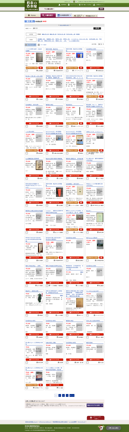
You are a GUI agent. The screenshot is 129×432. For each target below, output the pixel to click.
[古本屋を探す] (64, 15)
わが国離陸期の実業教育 (32, 158)
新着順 (78, 34)
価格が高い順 (53, 34)
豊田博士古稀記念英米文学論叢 (34, 210)
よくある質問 (72, 422)
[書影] (81, 272)
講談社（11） (59, 40)
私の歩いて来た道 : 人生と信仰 (34, 76)
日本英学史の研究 (71, 237)
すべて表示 (43, 44)
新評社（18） (59, 39)
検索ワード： (29, 28)
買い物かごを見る (86, 4)
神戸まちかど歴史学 (91, 237)
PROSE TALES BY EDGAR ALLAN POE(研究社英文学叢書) (33, 239)
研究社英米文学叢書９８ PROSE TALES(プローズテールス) (34, 185)
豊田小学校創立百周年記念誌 (54, 265)
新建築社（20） (51, 39)
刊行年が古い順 (61, 34)
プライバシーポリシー (45, 422)
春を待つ (89, 210)
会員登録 (63, 4)
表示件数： (94, 44)
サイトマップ (81, 422)
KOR (96, 1)
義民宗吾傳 (89, 342)
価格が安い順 (45, 34)
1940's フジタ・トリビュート (94, 131)
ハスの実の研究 (30, 131)
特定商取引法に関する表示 (60, 422)
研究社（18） (66, 39)
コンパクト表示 (32, 44)
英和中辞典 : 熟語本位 (52, 49)
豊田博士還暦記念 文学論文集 (75, 158)
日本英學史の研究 (91, 49)
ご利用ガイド (99, 4)
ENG (90, 1)
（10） (65, 40)
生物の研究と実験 (51, 342)
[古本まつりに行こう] (78, 15)
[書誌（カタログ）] (91, 15)
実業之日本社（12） (49, 40)
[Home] (32, 15)
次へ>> (72, 395)
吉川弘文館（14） (93, 39)
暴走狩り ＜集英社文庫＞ (32, 291)
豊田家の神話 (49, 104)
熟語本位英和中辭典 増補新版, (54, 158)
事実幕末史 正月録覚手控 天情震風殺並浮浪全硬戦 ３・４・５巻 (74, 267)
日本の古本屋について (31, 422)
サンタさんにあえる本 (92, 291)
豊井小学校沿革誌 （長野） (34, 265)
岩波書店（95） (42, 39)
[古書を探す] (48, 15)
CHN (93, 1)
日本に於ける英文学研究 (93, 320)
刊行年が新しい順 (70, 34)
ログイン (101, 1)
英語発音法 (69, 104)
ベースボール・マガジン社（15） (79, 39)
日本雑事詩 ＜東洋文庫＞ (32, 104)
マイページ (73, 4)
